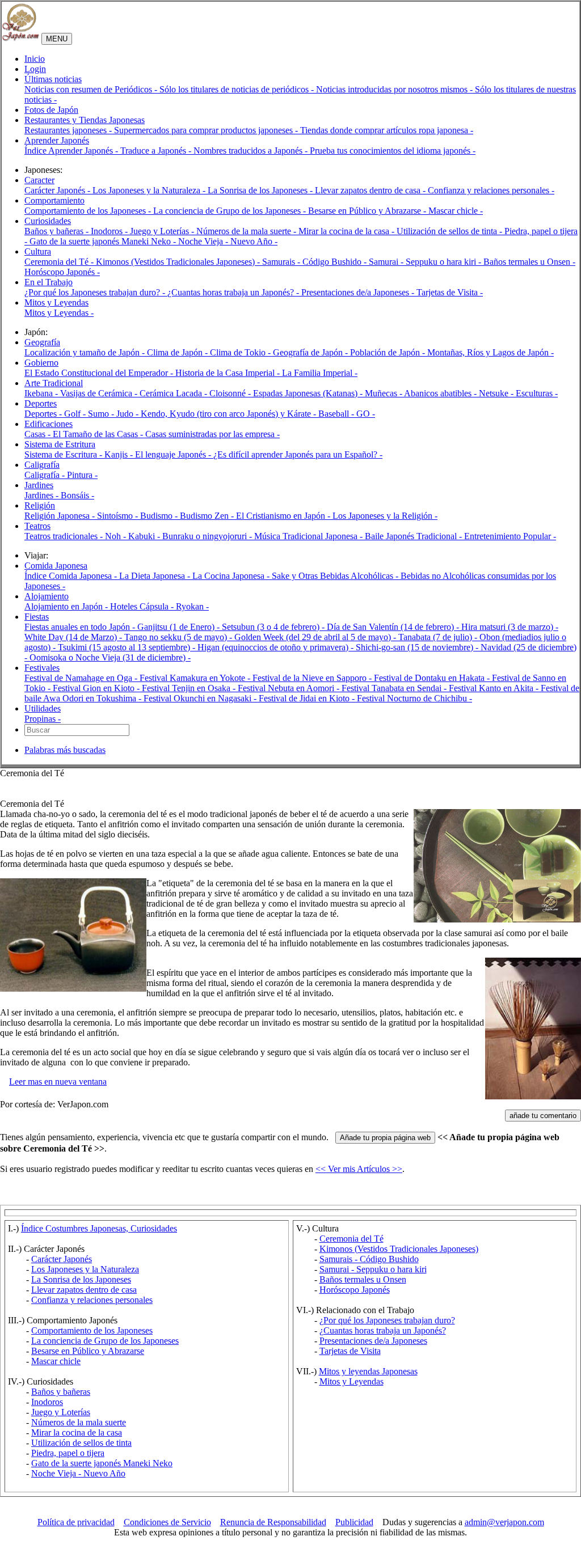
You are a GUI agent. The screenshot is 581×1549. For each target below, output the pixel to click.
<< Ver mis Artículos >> (358, 1169)
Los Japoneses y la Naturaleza (85, 1269)
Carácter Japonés (61, 1259)
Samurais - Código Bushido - (315, 261)
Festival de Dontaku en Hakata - (433, 678)
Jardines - (42, 495)
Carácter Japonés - (58, 190)
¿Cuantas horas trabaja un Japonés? (382, 1330)
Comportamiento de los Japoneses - (88, 210)
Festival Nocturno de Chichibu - (414, 698)
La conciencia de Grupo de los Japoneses (105, 1340)
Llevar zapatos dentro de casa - (371, 190)
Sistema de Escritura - (64, 454)
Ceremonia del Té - (60, 261)
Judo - (128, 413)
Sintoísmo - (118, 515)
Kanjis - (119, 454)
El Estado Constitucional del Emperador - (99, 373)
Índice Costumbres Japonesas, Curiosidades (99, 1228)
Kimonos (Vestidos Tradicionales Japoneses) (398, 1249)
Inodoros (47, 1402)
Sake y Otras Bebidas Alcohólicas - (336, 576)
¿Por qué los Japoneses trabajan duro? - (95, 292)
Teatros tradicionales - (64, 536)
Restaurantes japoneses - (69, 130)
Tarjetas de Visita (350, 1351)
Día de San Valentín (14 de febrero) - (394, 627)
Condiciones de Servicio (167, 1522)
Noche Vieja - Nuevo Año (78, 1473)
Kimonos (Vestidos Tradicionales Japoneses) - (179, 261)
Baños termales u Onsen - (529, 261)
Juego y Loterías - (163, 231)
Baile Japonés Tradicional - (414, 536)
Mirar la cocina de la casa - (347, 231)
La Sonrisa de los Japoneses (81, 1279)
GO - (365, 413)
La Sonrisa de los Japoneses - (261, 190)
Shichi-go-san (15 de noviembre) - (418, 647)
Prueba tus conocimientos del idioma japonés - (392, 150)
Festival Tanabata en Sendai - (395, 688)
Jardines (38, 485)
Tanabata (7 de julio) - (438, 637)
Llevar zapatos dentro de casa (84, 1289)
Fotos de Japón (51, 110)
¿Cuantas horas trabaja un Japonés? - (234, 292)
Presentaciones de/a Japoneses (373, 1340)
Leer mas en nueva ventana (58, 1081)
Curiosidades (47, 221)
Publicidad (354, 1522)
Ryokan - (192, 606)
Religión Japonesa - (60, 515)
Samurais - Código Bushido (369, 1259)
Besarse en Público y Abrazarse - (368, 210)
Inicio (34, 59)
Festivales (42, 667)
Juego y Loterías (60, 1412)
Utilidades (42, 708)
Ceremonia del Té (351, 1238)
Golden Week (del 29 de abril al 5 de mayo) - (316, 637)
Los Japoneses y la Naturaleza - (150, 190)
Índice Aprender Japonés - (72, 150)
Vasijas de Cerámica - (100, 393)
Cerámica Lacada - (174, 393)
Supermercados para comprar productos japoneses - (207, 130)
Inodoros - (110, 231)
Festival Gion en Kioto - (97, 688)
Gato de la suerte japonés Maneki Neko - (104, 241)
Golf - (76, 413)
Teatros (37, 526)
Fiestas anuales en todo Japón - (80, 627)
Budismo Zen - (208, 515)
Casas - (38, 434)
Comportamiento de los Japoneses (92, 1330)
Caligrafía (42, 464)
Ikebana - (42, 393)
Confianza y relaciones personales (92, 1300)
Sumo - (102, 413)
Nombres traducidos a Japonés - (251, 150)
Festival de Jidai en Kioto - (308, 698)
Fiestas (36, 616)
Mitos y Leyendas (56, 302)
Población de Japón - (388, 352)
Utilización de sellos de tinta (81, 1443)
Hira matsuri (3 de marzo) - (509, 627)
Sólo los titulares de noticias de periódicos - (237, 89)
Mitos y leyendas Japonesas (368, 1371)
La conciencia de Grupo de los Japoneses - (230, 210)
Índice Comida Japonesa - (71, 576)
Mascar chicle (56, 1361)
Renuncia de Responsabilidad (273, 1522)
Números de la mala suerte (78, 1422)
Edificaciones (48, 424)
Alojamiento (46, 596)
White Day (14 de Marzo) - (74, 637)
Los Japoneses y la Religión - (384, 515)
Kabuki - (145, 536)
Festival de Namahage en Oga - (82, 678)
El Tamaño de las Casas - (99, 434)
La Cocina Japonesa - (232, 576)
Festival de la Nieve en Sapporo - (313, 678)
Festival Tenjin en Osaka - (190, 688)
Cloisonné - (231, 393)
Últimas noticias (53, 79)
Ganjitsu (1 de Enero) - (179, 627)
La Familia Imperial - (319, 373)
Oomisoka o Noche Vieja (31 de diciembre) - (110, 657)
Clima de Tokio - (241, 352)
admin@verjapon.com (504, 1522)
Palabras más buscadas (65, 750)
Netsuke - (497, 393)
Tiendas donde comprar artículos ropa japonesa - (386, 130)
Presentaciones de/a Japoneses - (358, 292)
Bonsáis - (77, 495)
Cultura (37, 251)
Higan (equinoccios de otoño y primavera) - (276, 647)
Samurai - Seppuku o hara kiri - (426, 261)
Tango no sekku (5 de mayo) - (179, 637)
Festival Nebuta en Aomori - (290, 688)
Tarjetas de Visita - (449, 292)
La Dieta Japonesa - (155, 576)
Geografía (42, 342)
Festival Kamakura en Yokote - (196, 678)
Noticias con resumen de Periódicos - (91, 89)
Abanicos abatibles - (441, 393)
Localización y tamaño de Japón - (85, 352)
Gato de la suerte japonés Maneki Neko (101, 1463)
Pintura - (82, 475)
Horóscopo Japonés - (62, 272)
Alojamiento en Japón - (67, 606)
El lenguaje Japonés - (174, 454)
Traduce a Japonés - (156, 150)
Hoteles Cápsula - (143, 606)
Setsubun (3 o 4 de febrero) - (274, 627)
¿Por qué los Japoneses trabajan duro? (387, 1320)
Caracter (39, 180)
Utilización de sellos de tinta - (450, 231)
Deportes (40, 403)
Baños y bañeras (60, 1391)
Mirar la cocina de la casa (76, 1432)
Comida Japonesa (55, 565)
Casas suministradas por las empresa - (212, 434)
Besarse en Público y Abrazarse (87, 1351)
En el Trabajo (48, 282)
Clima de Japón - (178, 352)
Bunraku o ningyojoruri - (208, 536)
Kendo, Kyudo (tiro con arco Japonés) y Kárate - (229, 413)
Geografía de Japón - (311, 352)
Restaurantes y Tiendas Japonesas (84, 120)
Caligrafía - (45, 475)
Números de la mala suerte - (247, 231)
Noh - (116, 536)
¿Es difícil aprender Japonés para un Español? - (297, 454)
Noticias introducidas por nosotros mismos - (395, 89)
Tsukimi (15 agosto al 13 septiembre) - (127, 647)
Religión (39, 505)
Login (35, 69)
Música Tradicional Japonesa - (309, 536)
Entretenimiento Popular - (510, 536)
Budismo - (160, 515)
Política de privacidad (76, 1522)
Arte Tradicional (53, 383)
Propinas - (42, 718)
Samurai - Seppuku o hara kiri (373, 1269)
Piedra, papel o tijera (67, 1453)
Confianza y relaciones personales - (491, 190)
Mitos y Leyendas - (59, 313)
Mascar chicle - (455, 210)
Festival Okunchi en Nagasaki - (201, 698)
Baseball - (337, 413)
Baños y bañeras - (57, 231)
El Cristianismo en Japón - (284, 515)
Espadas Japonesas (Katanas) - (309, 393)
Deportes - (44, 413)
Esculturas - (537, 393)
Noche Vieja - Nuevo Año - (227, 241)
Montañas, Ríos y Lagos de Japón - (490, 352)
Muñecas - (384, 393)
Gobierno (41, 362)
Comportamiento (54, 200)
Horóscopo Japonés (354, 1289)
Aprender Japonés (56, 140)
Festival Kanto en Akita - (495, 688)
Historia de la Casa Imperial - (228, 373)
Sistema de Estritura (59, 444)
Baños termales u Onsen (362, 1279)
